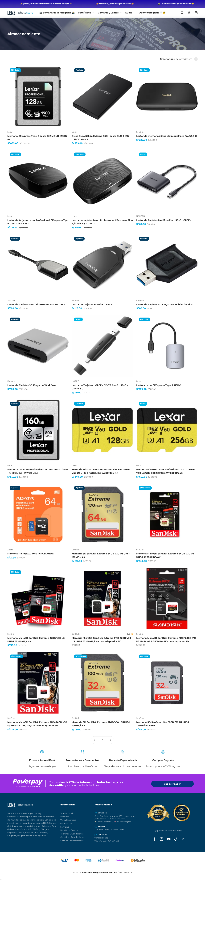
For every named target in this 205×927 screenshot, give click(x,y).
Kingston (140, 300)
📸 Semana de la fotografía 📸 (57, 12)
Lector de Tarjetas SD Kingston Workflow (31, 385)
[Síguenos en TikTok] (176, 839)
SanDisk (140, 132)
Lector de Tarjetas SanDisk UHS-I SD (93, 304)
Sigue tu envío (67, 813)
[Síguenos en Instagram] (162, 839)
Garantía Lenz (66, 823)
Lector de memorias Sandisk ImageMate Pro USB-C (166, 136)
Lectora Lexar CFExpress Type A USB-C (158, 385)
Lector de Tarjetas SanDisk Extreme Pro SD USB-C (36, 304)
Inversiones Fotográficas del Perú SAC (99, 872)
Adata (10, 550)
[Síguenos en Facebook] (154, 839)
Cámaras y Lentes (108, 12)
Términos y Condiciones (71, 834)
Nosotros (64, 816)
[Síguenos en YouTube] (169, 839)
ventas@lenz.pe (102, 838)
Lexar (9, 132)
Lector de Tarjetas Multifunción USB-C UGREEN (163, 220)
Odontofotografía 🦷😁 (152, 12)
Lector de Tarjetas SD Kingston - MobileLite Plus (164, 304)
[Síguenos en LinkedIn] (183, 839)
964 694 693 (113, 841)
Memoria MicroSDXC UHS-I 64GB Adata (30, 553)
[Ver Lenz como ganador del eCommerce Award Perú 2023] (169, 813)
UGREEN (140, 216)
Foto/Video (84, 12)
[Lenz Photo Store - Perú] (32, 805)
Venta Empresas (68, 820)
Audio (128, 12)
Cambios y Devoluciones (72, 837)
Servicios (64, 827)
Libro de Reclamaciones (71, 840)
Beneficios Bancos (69, 830)
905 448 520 (100, 841)
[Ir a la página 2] (110, 740)
